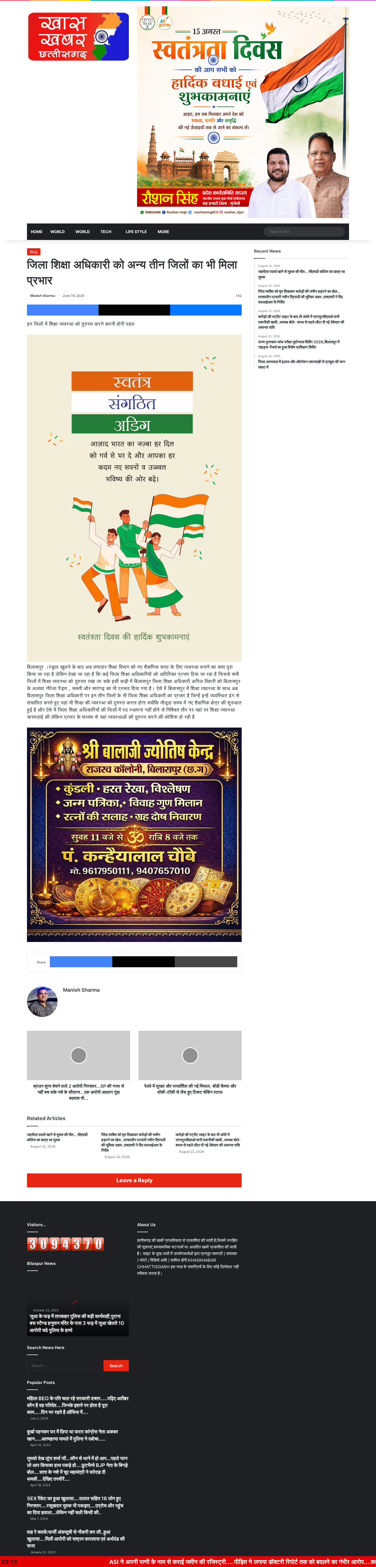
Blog (33, 252)
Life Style (136, 231)
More (163, 231)
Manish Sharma (42, 296)
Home (37, 231)
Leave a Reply (134, 1180)
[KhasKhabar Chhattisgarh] (78, 36)
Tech (105, 231)
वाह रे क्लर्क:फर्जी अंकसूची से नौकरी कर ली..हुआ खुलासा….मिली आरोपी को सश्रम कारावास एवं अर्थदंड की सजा (76, 1539)
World (57, 231)
